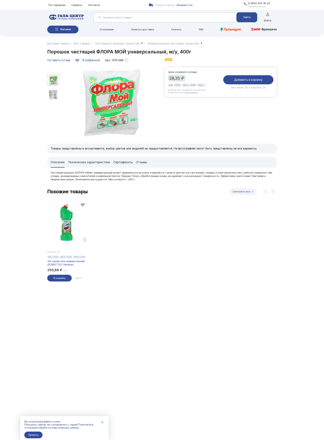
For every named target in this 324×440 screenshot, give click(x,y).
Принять (33, 434)
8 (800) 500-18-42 (259, 3)
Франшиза (269, 29)
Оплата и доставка (142, 29)
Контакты (94, 5)
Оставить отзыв (58, 60)
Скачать (176, 29)
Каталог (65, 29)
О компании (107, 29)
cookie (56, 421)
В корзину (59, 278)
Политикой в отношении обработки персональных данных (58, 426)
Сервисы (76, 5)
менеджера (191, 92)
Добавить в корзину (248, 79)
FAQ (201, 29)
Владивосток (185, 5)
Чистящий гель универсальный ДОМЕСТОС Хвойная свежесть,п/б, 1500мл (66, 263)
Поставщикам (56, 5)
